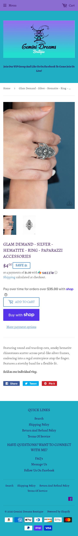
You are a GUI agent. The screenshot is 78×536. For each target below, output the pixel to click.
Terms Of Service (39, 436)
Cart (71, 5)
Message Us (39, 464)
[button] (39, 272)
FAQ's (39, 458)
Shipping (9, 277)
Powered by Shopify (58, 511)
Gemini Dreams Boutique (28, 511)
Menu (12, 5)
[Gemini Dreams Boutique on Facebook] (70, 499)
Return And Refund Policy (39, 430)
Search (39, 418)
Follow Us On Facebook (39, 470)
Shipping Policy (39, 424)
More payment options (21, 327)
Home (6, 88)
